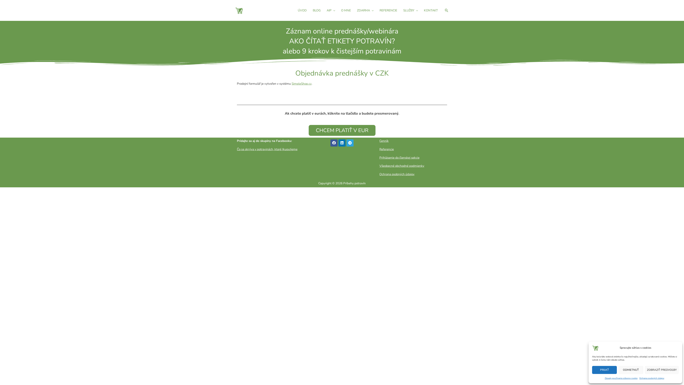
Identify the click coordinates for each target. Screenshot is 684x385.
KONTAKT (431, 10)
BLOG (317, 10)
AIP (329, 10)
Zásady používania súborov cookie (621, 378)
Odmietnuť (631, 370)
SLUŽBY (408, 10)
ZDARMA (363, 10)
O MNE (346, 10)
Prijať (604, 370)
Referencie (386, 149)
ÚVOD (302, 10)
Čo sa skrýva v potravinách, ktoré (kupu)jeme (267, 149)
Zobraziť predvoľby (662, 370)
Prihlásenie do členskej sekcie (399, 158)
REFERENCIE (388, 10)
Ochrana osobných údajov (651, 378)
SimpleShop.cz (302, 84)
